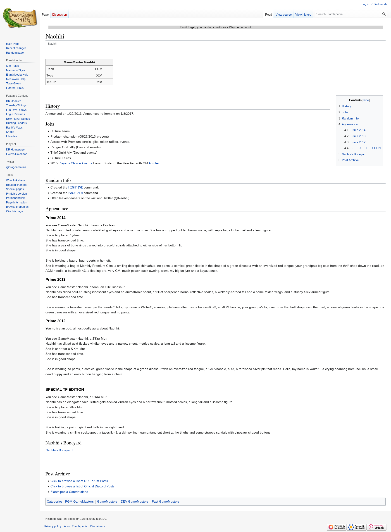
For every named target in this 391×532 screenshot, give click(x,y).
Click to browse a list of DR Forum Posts (79, 481)
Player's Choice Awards (75, 163)
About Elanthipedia (76, 526)
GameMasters (107, 501)
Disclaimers (97, 526)
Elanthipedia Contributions (69, 492)
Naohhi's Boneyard (59, 450)
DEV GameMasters (134, 501)
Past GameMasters (165, 501)
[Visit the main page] (20, 18)
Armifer (154, 163)
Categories (54, 501)
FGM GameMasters (79, 501)
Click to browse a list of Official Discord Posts (82, 486)
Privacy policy (52, 526)
